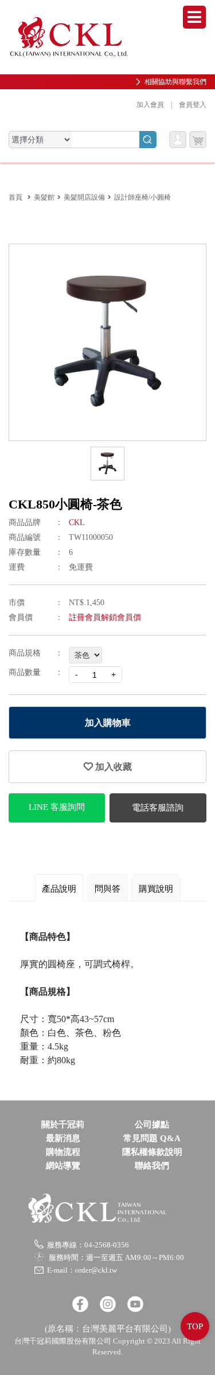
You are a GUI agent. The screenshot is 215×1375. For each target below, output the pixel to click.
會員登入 (192, 105)
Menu (194, 17)
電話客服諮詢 (157, 807)
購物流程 (63, 1152)
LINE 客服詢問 (57, 807)
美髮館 (44, 197)
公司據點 (152, 1124)
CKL (77, 522)
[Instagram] (108, 1304)
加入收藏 (112, 767)
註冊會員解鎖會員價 (105, 617)
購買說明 (156, 888)
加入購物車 (108, 723)
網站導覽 (63, 1165)
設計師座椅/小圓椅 (142, 197)
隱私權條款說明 (152, 1152)
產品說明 (59, 888)
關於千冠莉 (62, 1124)
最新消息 (63, 1138)
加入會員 (150, 105)
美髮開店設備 (84, 197)
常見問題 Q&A (152, 1138)
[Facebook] (80, 1304)
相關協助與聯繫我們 (175, 81)
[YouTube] (135, 1304)
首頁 (15, 197)
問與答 (107, 888)
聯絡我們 (152, 1165)
